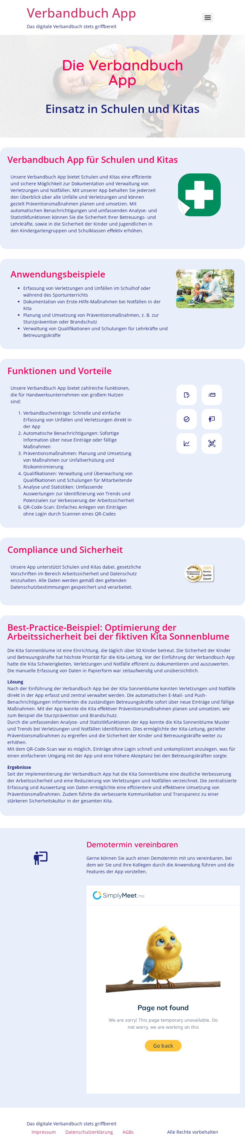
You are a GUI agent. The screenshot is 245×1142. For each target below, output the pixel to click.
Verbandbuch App (81, 12)
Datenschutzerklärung (89, 1132)
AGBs (128, 1132)
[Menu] (207, 17)
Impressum (44, 1132)
